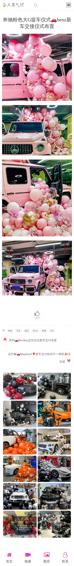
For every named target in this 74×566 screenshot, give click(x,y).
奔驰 (44, 331)
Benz (35, 331)
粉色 (10, 331)
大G (52, 331)
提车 (27, 331)
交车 (18, 331)
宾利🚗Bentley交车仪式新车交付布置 (33, 340)
